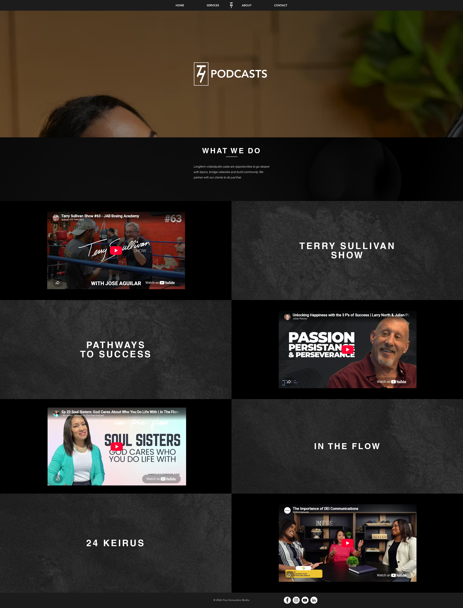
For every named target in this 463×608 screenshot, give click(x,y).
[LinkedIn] (313, 600)
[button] (212, 5)
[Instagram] (296, 600)
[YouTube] (305, 600)
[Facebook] (287, 600)
